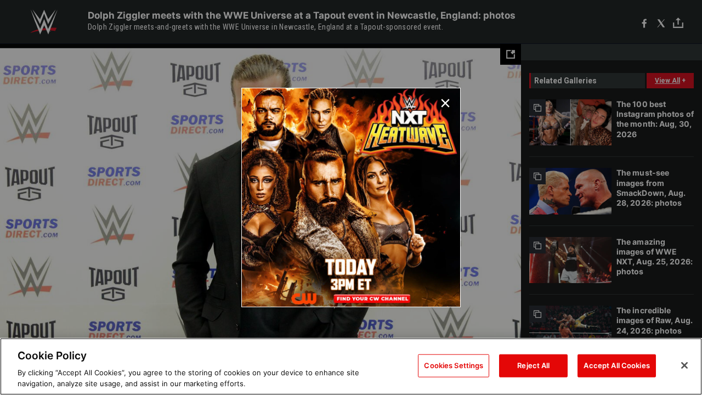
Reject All (533, 365)
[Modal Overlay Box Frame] (351, 197)
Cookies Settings (453, 365)
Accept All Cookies (616, 365)
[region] (351, 366)
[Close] (684, 365)
